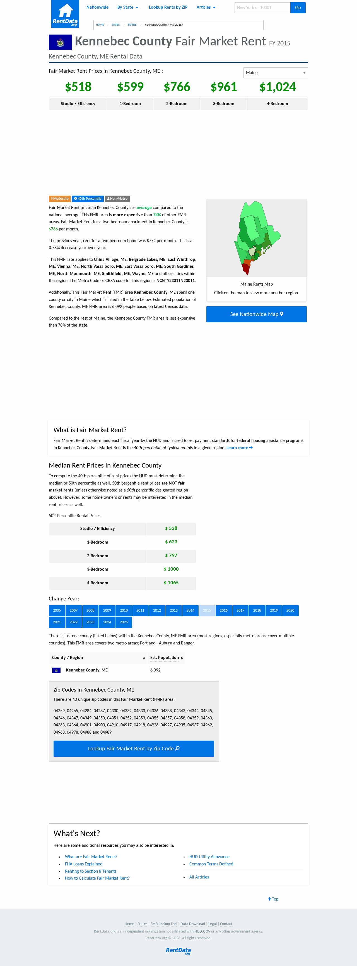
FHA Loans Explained (83, 864)
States (116, 24)
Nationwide (97, 7)
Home (100, 24)
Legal (212, 924)
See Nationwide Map (255, 314)
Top (274, 899)
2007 (74, 611)
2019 (274, 611)
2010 (124, 611)
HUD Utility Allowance (209, 857)
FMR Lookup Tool (164, 924)
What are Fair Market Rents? (91, 857)
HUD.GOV (202, 931)
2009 (107, 611)
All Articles (199, 877)
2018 (257, 611)
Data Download (192, 924)
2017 (240, 611)
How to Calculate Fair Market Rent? (97, 878)
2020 (290, 611)
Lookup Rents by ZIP (168, 7)
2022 (74, 622)
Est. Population (164, 658)
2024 (107, 622)
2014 (190, 611)
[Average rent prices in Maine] (58, 670)
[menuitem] (97, 7)
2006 (57, 611)
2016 (224, 611)
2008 (90, 611)
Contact (226, 924)
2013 (174, 611)
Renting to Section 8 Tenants (90, 871)
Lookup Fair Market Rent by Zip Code (131, 749)
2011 (140, 611)
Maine (132, 24)
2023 (90, 622)
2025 (124, 622)
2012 (157, 611)
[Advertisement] (146, 154)
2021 (57, 622)
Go (298, 7)
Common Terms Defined (211, 864)
